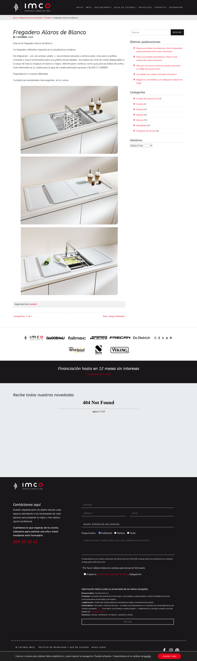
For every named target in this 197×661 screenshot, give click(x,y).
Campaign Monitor (98, 612)
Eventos (139, 104)
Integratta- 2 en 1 (23, 316)
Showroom (176, 7)
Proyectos (145, 7)
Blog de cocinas (124, 7)
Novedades (141, 125)
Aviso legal (98, 647)
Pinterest (177, 650)
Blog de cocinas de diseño (31, 18)
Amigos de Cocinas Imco (147, 98)
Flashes (48, 18)
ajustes (147, 656)
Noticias (139, 120)
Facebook (165, 650)
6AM (99, 608)
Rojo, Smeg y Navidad (114, 316)
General (139, 115)
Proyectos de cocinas (145, 131)
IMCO (89, 7)
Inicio (79, 7)
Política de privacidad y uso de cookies (64, 647)
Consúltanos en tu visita (98, 374)
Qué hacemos (102, 7)
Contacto (160, 7)
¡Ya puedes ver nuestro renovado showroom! (156, 74)
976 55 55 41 (25, 541)
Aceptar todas (169, 656)
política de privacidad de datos (113, 574)
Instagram (171, 650)
